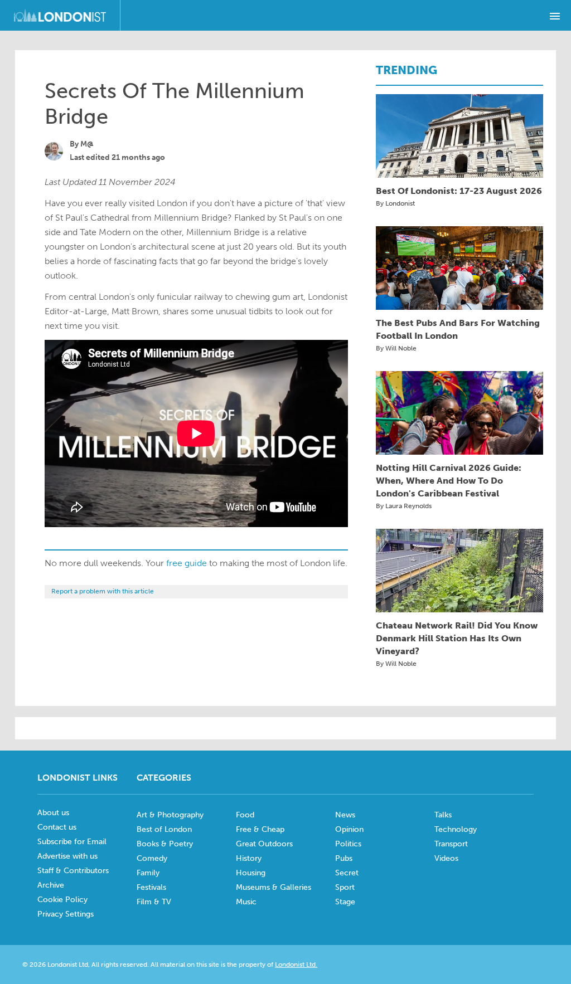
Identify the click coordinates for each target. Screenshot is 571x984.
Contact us (56, 827)
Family (148, 873)
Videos (446, 858)
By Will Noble (396, 348)
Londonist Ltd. (296, 964)
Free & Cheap (260, 829)
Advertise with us (67, 856)
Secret (347, 873)
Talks (443, 815)
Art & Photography (170, 815)
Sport (345, 887)
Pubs (343, 858)
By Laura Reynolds (404, 506)
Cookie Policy (62, 899)
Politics (348, 844)
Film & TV (154, 902)
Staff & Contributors (73, 870)
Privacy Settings (65, 914)
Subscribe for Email (72, 841)
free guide (186, 563)
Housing (250, 873)
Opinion (349, 829)
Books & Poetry (165, 844)
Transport (451, 844)
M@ (87, 144)
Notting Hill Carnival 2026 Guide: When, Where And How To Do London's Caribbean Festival (448, 480)
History (249, 858)
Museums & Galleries (273, 887)
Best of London (164, 829)
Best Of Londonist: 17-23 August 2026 (459, 191)
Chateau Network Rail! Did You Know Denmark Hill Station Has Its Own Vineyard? (457, 638)
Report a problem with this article (102, 591)
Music (246, 902)
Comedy (152, 858)
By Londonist (395, 203)
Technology (455, 829)
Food (245, 815)
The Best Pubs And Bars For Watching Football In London (458, 329)
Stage (345, 902)
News (345, 815)
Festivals (151, 887)
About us (53, 812)
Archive (50, 885)
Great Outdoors (264, 844)
